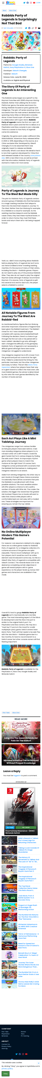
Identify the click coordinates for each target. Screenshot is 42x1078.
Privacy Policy (6, 1046)
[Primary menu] (3, 2)
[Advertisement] (21, 242)
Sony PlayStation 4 (17, 67)
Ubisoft (15, 74)
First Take (6, 713)
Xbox (4, 11)
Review (23, 1032)
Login (38, 3)
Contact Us (6, 1044)
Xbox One (12, 11)
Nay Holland (8, 28)
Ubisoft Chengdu (20, 70)
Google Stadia (18, 65)
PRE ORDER (26, 827)
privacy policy (7, 1068)
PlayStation (6, 1034)
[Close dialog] (38, 1063)
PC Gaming (25, 1036)
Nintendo (5, 1036)
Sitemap (5, 1048)
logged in (17, 775)
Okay (5, 1074)
